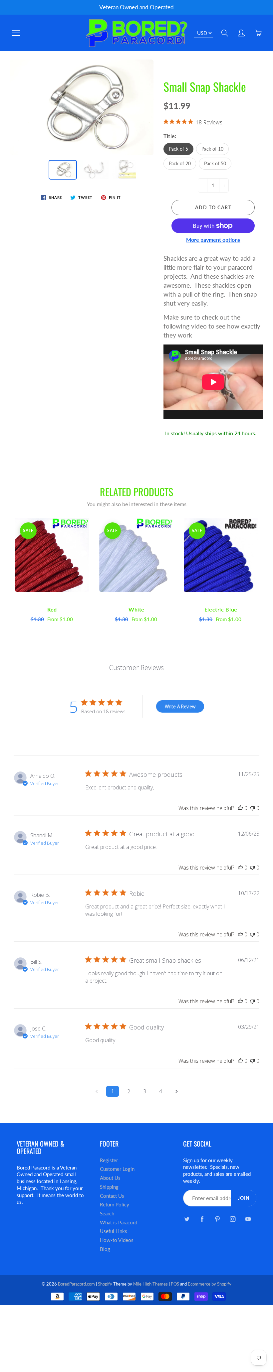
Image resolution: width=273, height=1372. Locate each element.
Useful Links (113, 1231)
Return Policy (114, 1204)
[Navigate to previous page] (96, 1091)
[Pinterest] (217, 1219)
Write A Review (180, 706)
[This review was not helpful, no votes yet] (252, 808)
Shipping (109, 1187)
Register (109, 1160)
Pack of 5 (178, 149)
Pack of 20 (180, 163)
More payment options (213, 239)
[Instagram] (232, 1219)
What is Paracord (118, 1222)
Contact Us (112, 1196)
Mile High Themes (150, 1284)
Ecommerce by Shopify (209, 1284)
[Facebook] (202, 1219)
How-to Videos (117, 1240)
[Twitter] (186, 1219)
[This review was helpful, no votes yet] (240, 808)
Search (107, 1213)
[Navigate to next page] (176, 1091)
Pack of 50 (215, 163)
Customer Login (117, 1169)
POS (175, 1284)
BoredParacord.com (76, 1284)
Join (244, 1198)
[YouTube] (248, 1219)
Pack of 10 (212, 149)
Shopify (105, 1284)
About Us (110, 1178)
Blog (105, 1249)
